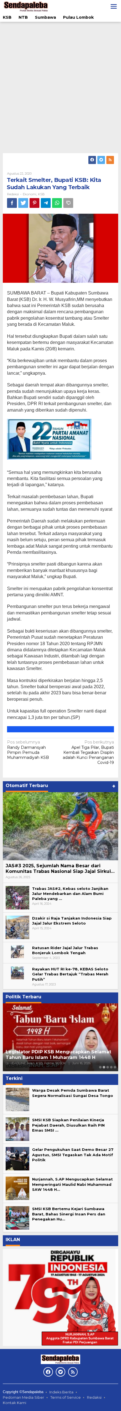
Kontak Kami (14, 1402)
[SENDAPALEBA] (26, 6)
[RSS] (110, 160)
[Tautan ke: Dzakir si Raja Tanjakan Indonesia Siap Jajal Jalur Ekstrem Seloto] (17, 926)
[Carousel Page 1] (100, 1067)
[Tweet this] (23, 203)
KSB (41, 194)
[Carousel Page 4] (111, 1067)
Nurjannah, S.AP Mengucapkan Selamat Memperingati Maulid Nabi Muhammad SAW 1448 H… (72, 1184)
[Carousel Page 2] (104, 1067)
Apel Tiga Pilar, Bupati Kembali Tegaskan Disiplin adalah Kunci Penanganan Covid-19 (88, 752)
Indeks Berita (61, 1392)
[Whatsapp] (57, 203)
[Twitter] (101, 160)
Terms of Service (65, 1397)
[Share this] (12, 203)
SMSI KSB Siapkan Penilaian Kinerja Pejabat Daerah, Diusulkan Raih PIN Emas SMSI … (68, 1125)
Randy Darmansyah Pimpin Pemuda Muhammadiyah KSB (28, 750)
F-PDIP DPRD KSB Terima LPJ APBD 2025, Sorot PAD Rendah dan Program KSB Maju (56, 1054)
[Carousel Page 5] (115, 1067)
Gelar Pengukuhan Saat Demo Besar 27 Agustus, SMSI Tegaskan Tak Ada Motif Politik (72, 1154)
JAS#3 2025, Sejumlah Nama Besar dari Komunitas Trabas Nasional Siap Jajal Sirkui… (60, 868)
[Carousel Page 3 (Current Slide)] (107, 1067)
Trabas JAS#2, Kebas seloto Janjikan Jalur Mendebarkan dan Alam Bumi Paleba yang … (70, 893)
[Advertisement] (60, 87)
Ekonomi (29, 194)
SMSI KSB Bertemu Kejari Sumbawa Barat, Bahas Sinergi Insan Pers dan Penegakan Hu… (68, 1213)
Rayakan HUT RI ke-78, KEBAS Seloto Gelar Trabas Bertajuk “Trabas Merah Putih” (70, 974)
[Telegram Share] (46, 203)
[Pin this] (34, 203)
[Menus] (113, 6)
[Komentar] (68, 203)
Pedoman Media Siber (23, 1397)
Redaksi (94, 1397)
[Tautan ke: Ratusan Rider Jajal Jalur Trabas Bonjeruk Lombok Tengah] (17, 951)
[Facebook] (92, 160)
